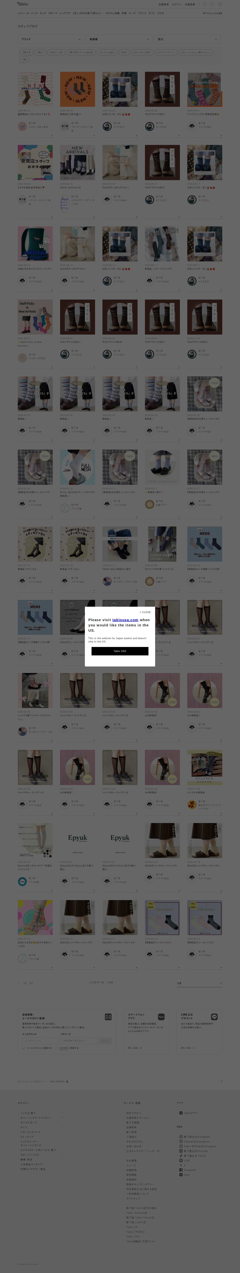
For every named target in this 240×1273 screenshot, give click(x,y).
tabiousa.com (125, 620)
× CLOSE (145, 612)
